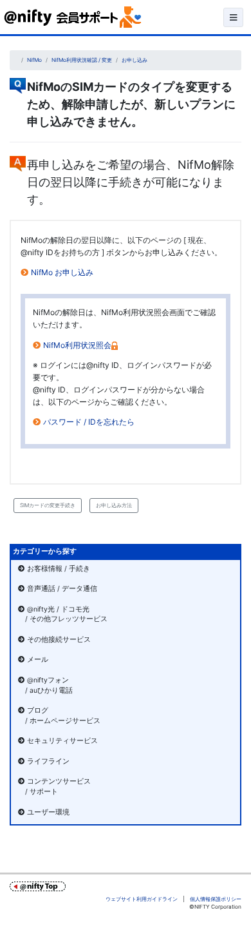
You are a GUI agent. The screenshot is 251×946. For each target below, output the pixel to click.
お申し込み (134, 60)
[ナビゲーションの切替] (233, 17)
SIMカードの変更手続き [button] (47, 505)
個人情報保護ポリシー (215, 899)
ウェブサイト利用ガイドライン (142, 899)
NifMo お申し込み (62, 272)
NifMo (34, 60)
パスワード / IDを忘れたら (89, 422)
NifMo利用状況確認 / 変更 (81, 60)
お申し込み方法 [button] (114, 505)
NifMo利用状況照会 (77, 345)
